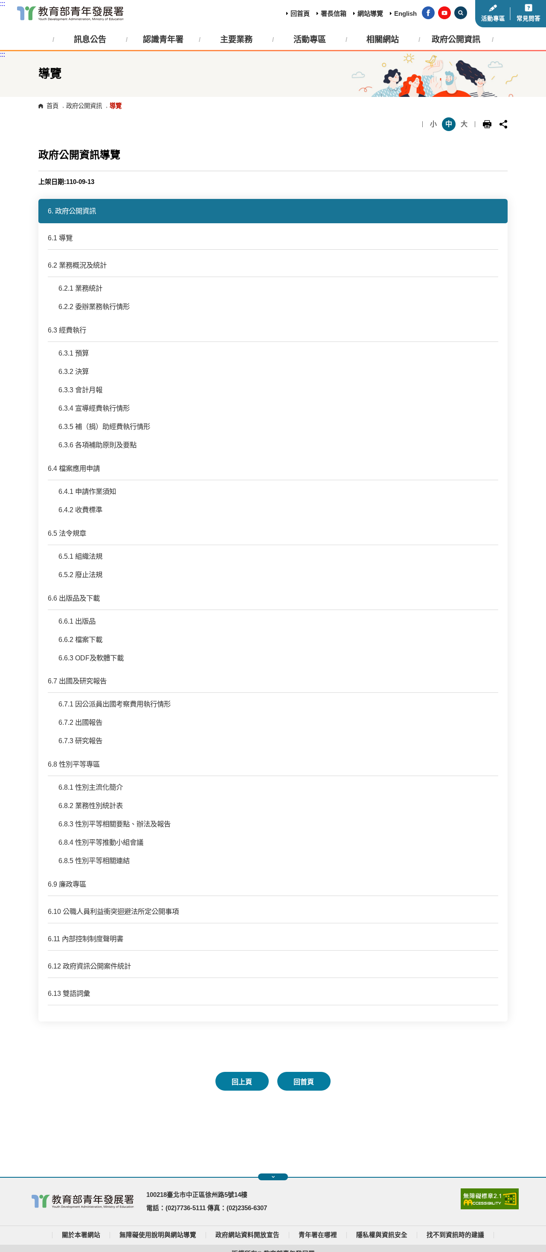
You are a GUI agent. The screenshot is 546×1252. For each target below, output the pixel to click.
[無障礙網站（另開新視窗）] (490, 1207)
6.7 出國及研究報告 (77, 681)
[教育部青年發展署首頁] (70, 13)
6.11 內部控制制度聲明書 (85, 939)
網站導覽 (370, 13)
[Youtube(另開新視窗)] (444, 13)
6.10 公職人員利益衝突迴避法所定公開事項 (113, 911)
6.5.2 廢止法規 (80, 574)
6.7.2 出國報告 (80, 722)
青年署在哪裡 (318, 1235)
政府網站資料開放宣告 (247, 1235)
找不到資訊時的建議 (455, 1235)
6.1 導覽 (60, 238)
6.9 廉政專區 (67, 884)
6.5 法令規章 (67, 533)
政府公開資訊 (84, 106)
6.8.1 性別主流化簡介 (90, 787)
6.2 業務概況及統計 (77, 265)
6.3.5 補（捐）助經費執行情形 (104, 426)
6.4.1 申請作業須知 (87, 491)
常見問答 (528, 18)
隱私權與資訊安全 (381, 1235)
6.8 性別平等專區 (74, 764)
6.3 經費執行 (67, 330)
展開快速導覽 (273, 1176)
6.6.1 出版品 (77, 621)
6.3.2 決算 (73, 371)
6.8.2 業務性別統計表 (90, 805)
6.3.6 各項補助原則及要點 (97, 445)
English (405, 13)
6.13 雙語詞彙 (69, 993)
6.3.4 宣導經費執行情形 (94, 408)
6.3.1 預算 (73, 353)
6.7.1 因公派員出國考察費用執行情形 (114, 704)
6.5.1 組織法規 (80, 556)
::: (2, 3)
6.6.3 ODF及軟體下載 (91, 658)
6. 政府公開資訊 (72, 211)
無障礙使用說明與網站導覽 (157, 1235)
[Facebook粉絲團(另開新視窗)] (428, 13)
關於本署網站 (81, 1235)
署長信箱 (333, 13)
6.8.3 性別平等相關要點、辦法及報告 (114, 824)
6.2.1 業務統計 (80, 288)
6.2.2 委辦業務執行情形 (94, 306)
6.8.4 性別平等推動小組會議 (100, 842)
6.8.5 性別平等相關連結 (94, 860)
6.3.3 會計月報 (80, 390)
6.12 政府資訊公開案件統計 (89, 966)
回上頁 (242, 1082)
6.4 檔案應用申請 (74, 468)
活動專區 (493, 18)
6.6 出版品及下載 (74, 598)
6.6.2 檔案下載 (80, 639)
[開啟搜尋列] (460, 13)
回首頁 (300, 13)
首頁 (52, 106)
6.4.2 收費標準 (80, 510)
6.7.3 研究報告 (80, 740)
